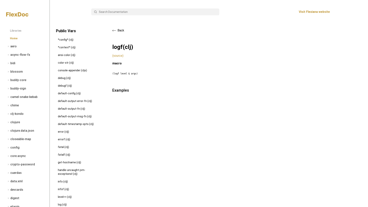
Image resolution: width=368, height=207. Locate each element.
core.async (18, 156)
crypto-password (22, 164)
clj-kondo (17, 114)
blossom (16, 71)
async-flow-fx (20, 55)
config (15, 147)
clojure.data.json (22, 130)
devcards (16, 189)
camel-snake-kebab (24, 97)
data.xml (16, 181)
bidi (12, 63)
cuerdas (16, 173)
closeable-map (20, 139)
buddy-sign (18, 88)
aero (13, 46)
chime (14, 105)
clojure (15, 122)
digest (14, 198)
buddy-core (18, 80)
